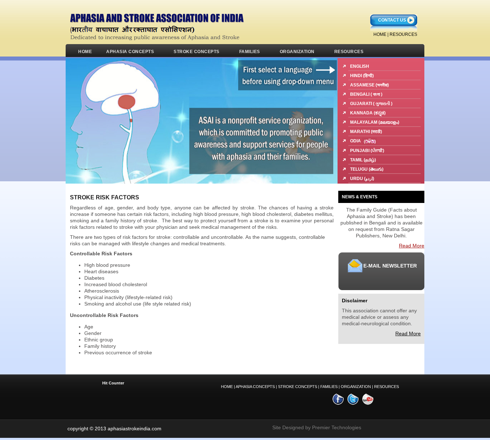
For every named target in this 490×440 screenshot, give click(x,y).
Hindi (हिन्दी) (362, 75)
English (359, 66)
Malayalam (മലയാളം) (374, 122)
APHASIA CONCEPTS (130, 51)
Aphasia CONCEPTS (255, 386)
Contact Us (392, 20)
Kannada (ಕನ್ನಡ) (368, 112)
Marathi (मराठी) (366, 131)
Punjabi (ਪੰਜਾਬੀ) (367, 150)
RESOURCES (403, 34)
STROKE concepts (297, 386)
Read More (411, 246)
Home (85, 51)
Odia (356, 140)
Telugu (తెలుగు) (366, 169)
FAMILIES (249, 51)
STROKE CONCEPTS (197, 51)
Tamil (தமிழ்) (363, 159)
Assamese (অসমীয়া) (369, 84)
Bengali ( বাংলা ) (366, 94)
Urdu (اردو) (362, 178)
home (379, 34)
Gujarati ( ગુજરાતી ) (371, 103)
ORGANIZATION (297, 51)
